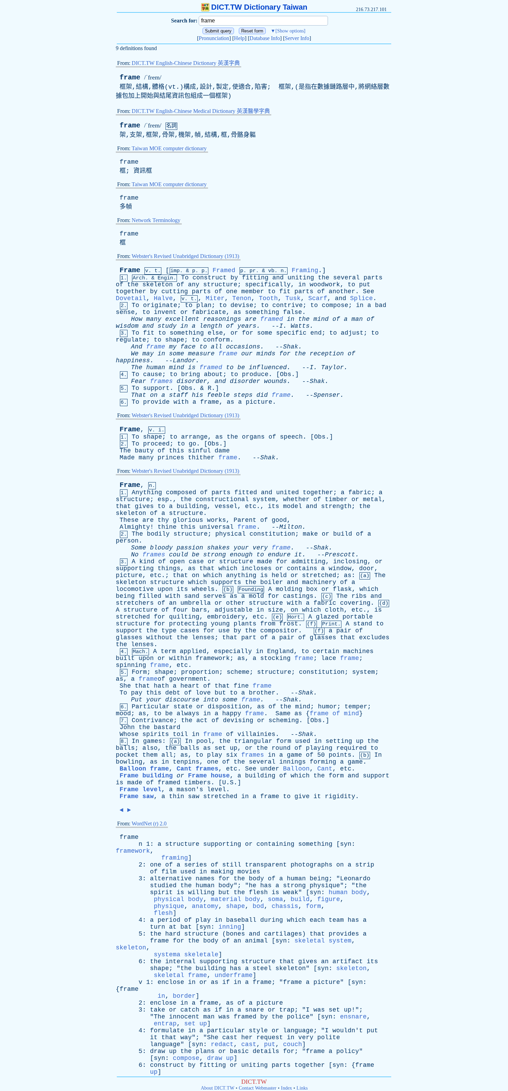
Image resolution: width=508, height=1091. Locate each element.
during (271, 920)
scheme (238, 672)
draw (157, 1051)
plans (205, 1051)
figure (328, 899)
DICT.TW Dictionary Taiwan (259, 7)
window (340, 568)
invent (165, 312)
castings (298, 596)
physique (325, 885)
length (210, 326)
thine (167, 527)
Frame (130, 270)
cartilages (283, 933)
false (292, 312)
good (279, 520)
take (157, 1009)
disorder (192, 381)
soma (275, 899)
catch (189, 1009)
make (310, 533)
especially (233, 651)
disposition (229, 706)
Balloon (296, 768)
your (241, 547)
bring (190, 374)
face (188, 346)
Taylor (332, 367)
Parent (245, 520)
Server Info (297, 38)
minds (265, 353)
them (150, 755)
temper (356, 706)
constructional (222, 499)
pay (136, 692)
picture (259, 402)
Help (239, 38)
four (180, 609)
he (252, 885)
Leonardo (355, 878)
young (220, 623)
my (173, 346)
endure (279, 554)
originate (160, 305)
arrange (194, 436)
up (360, 741)
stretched (319, 575)
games (152, 741)
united (287, 492)
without (159, 637)
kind (146, 561)
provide (156, 402)
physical (230, 533)
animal (256, 940)
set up (195, 1023)
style (258, 1030)
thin (176, 796)
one (231, 291)
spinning (131, 665)
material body (235, 899)
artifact (347, 961)
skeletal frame (180, 975)
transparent (266, 864)
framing (174, 857)
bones (235, 933)
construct (209, 277)
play (214, 755)
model (292, 506)
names (205, 878)
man (357, 319)
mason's (190, 789)
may (148, 353)
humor (327, 706)
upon (165, 589)
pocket (127, 755)
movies (248, 871)
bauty (144, 450)
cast (229, 1037)
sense (125, 312)
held (279, 575)
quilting (184, 616)
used (302, 741)
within (180, 658)
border (184, 996)
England (280, 651)
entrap (165, 1023)
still (231, 864)
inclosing (350, 561)
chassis (285, 906)
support (156, 388)
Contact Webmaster (257, 1088)
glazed (327, 616)
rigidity (340, 796)
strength (336, 506)
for (247, 332)
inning (229, 926)
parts (373, 277)
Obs (285, 374)
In (135, 741)
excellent (182, 319)
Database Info (265, 38)
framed (271, 319)
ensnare (353, 1016)
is (192, 367)
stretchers (135, 603)
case (196, 561)
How (136, 319)
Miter (215, 298)
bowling (129, 761)
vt (172, 87)
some (264, 332)
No (135, 554)
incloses (256, 568)
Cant (324, 768)
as (237, 312)
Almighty (135, 527)
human (155, 367)
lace (328, 658)
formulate (167, 1030)
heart (189, 685)
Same (283, 713)
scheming (284, 720)
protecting (188, 623)
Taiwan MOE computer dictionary (169, 148)
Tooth (268, 298)
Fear (138, 381)
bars (199, 609)
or (184, 312)
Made (127, 457)
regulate (131, 339)
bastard (167, 727)
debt (172, 692)
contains (302, 568)
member (252, 291)
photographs (311, 864)
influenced (268, 367)
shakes (218, 547)
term (168, 651)
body (256, 878)
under (269, 768)
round (281, 748)
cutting (174, 291)
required (351, 748)
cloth (334, 609)
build (342, 533)
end (316, 332)
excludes (374, 637)
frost (288, 623)
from (267, 623)
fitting (255, 277)
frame (130, 78)
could (178, 554)
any (193, 284)
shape (174, 339)
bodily (158, 533)
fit (285, 291)
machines (358, 651)
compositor (279, 630)
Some (138, 547)
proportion (200, 672)
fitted (245, 492)
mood (123, 713)
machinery (319, 582)
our (247, 353)
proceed (156, 443)
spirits (155, 734)
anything (241, 575)
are (250, 319)
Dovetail (131, 298)
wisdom (127, 326)
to (351, 284)
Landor (184, 360)
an (173, 603)
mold (256, 596)
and (278, 277)
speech (291, 436)
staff (178, 395)
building (192, 506)
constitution (272, 533)
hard (172, 933)
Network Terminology (156, 220)
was (319, 1009)
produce (255, 374)
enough (241, 554)
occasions (243, 346)
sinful (199, 450)
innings (292, 761)
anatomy (205, 906)
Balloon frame (144, 768)
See (368, 291)
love (203, 692)
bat (186, 926)
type (169, 630)
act (202, 720)
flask (342, 589)
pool (203, 741)
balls (125, 748)
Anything (147, 492)
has (266, 885)
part (248, 637)
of (119, 284)
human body (348, 892)
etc (250, 506)
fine (241, 685)
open (177, 561)
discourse (182, 699)
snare (254, 1009)
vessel (226, 506)
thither (201, 457)
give (302, 796)
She (125, 685)
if (226, 982)
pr (253, 271)
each (317, 920)
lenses (203, 637)
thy (163, 520)
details (266, 1051)
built (125, 658)
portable (357, 616)
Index (286, 1088)
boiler (271, 582)
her (247, 1037)
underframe (234, 975)
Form (139, 672)
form (283, 741)
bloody (161, 547)
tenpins (186, 761)
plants (245, 623)
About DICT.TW (217, 1088)
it (298, 554)
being (125, 596)
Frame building (146, 775)
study (167, 326)
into (210, 699)
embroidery (226, 616)
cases (189, 630)
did (262, 395)
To (185, 277)
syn (345, 844)
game (294, 755)
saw (193, 796)
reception (327, 353)
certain (326, 651)
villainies (256, 734)
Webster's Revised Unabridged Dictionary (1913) (185, 256)
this (176, 450)
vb (271, 271)
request (269, 1037)
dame (222, 450)
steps (243, 395)
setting (339, 741)
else (215, 332)
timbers (197, 782)
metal (372, 499)
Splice (361, 298)
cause (152, 374)
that (123, 506)
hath (161, 685)
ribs (359, 596)
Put (136, 699)
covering (355, 603)
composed (181, 492)
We (135, 353)
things (169, 568)
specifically (268, 284)
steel (262, 968)
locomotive (135, 589)
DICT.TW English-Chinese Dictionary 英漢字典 (186, 63)
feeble (218, 395)
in (302, 284)
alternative (171, 878)
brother (262, 692)
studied (163, 885)
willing (201, 892)
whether (296, 499)
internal (180, 961)
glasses (129, 637)
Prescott (340, 554)
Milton (290, 527)
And (136, 346)
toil (180, 734)
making (222, 871)
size (275, 609)
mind (321, 319)
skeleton (157, 284)
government (188, 679)
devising (238, 720)
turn (157, 926)
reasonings (222, 319)
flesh (258, 892)
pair (343, 630)
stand (362, 623)
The (136, 367)
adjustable (234, 609)
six (231, 755)
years (246, 326)
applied (193, 651)
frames (161, 381)
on (154, 395)
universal (216, 527)
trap (286, 1009)
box (312, 589)
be (241, 367)
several (346, 277)
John (127, 727)
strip (364, 864)
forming (323, 761)
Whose (129, 734)
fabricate (209, 312)
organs (253, 436)
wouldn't (347, 1030)
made (264, 561)
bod (258, 906)
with (181, 402)
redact (222, 1044)
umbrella (195, 603)
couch (292, 1044)
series (195, 864)
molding (289, 589)
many (153, 319)
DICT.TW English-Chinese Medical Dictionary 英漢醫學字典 (201, 111)
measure (201, 353)
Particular (151, 706)
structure (220, 284)
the (323, 277)
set (220, 748)
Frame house (209, 775)
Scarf (317, 298)
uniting (301, 277)
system (264, 499)
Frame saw (137, 796)
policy (347, 1051)
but (220, 692)
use (224, 630)
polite (328, 1037)
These (129, 520)
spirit (161, 892)
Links (302, 1088)
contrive (287, 305)
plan (203, 305)
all (216, 346)
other (235, 603)
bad (380, 305)
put (364, 284)
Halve (163, 298)
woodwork (325, 284)
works (216, 520)
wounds (275, 381)
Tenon (241, 298)
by (234, 277)
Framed (224, 270)
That (138, 395)
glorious (188, 520)
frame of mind (334, 713)
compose (335, 305)
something (262, 312)
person (127, 540)
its (273, 506)
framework (213, 658)
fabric (359, 492)
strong (214, 554)
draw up (220, 1058)
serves (214, 596)
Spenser (326, 395)
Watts (300, 326)
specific (291, 332)
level (216, 789)
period (169, 920)
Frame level (140, 789)
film (169, 871)
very (260, 547)
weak (290, 892)
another (342, 291)
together (131, 291)
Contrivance (152, 720)
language (298, 1030)
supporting (135, 568)
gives (144, 506)
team (336, 920)
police (298, 1016)
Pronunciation (214, 38)
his (197, 395)
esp (163, 499)
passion (190, 547)
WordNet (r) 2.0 (149, 823)
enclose (171, 982)
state (182, 706)
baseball (241, 920)
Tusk (293, 298)
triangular (253, 741)
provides (344, 933)
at (173, 926)
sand (191, 596)
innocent (184, 1016)
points (340, 755)
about (213, 374)
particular (226, 1030)
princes (171, 457)
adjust (352, 332)
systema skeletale (186, 954)
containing (275, 844)
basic (239, 1051)
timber (336, 499)
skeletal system (322, 940)
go (192, 443)
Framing (305, 270)
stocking (275, 658)
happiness (133, 360)
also (150, 748)
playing (319, 748)
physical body (178, 899)
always (188, 713)
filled (150, 596)
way (186, 1037)
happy (231, 713)
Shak (290, 346)
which (227, 568)
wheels (203, 589)
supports (226, 582)
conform (216, 339)
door (366, 568)
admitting (308, 561)
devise (242, 305)
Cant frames (197, 768)
